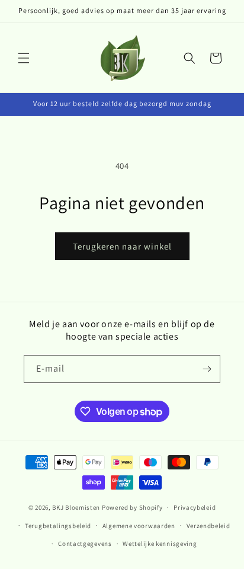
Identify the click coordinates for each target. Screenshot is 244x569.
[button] (24, 58)
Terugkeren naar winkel (122, 246)
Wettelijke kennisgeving (160, 543)
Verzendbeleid (208, 526)
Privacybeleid (195, 507)
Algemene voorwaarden (138, 526)
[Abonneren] (207, 369)
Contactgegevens (85, 543)
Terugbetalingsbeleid (58, 526)
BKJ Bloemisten (76, 507)
